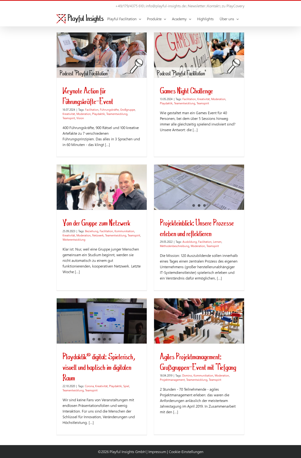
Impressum (157, 451)
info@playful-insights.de (166, 5)
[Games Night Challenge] (199, 55)
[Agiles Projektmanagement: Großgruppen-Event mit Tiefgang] (199, 321)
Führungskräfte (109, 109)
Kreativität (69, 114)
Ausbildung (189, 241)
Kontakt (213, 5)
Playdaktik (98, 114)
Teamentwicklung (116, 114)
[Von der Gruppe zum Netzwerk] (102, 187)
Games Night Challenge (186, 90)
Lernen (217, 241)
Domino (187, 375)
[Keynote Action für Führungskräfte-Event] (102, 55)
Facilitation (92, 109)
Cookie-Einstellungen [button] (186, 451)
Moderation (83, 114)
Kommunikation (124, 231)
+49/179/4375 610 (129, 5)
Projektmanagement (172, 379)
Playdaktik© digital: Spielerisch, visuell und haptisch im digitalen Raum (99, 367)
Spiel (126, 386)
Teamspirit (69, 118)
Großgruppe (127, 109)
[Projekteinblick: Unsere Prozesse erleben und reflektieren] (199, 187)
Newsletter (196, 5)
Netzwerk (98, 235)
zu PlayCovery (233, 5)
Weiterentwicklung (74, 239)
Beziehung (91, 231)
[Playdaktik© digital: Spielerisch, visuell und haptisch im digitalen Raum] (102, 321)
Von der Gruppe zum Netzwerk (96, 222)
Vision (80, 118)
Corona (89, 386)
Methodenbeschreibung (174, 246)
